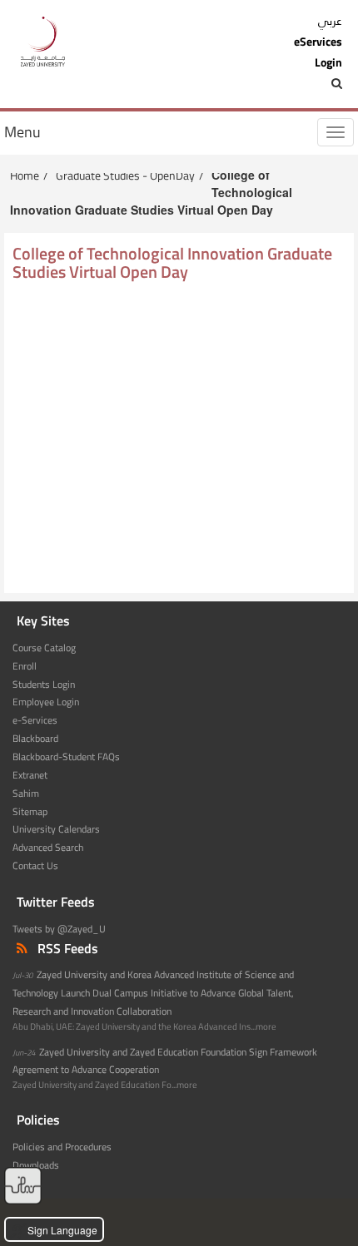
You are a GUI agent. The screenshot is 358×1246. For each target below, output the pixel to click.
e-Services (34, 720)
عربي (330, 20)
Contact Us (35, 865)
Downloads (35, 1165)
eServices (318, 41)
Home (24, 175)
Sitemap (29, 811)
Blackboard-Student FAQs (66, 756)
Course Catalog (44, 647)
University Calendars (56, 829)
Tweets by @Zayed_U (59, 929)
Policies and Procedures (62, 1147)
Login (328, 62)
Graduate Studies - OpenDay (125, 175)
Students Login (43, 684)
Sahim (25, 793)
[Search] (301, 83)
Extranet (29, 775)
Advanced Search (47, 847)
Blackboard (35, 738)
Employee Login (45, 702)
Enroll (24, 666)
